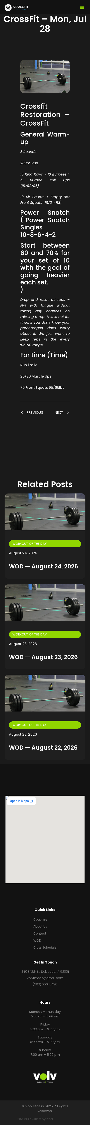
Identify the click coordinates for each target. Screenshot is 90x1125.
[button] (82, 7)
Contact (39, 933)
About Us (40, 926)
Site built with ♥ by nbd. (35, 1119)
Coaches (40, 919)
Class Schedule (45, 947)
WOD (37, 940)
